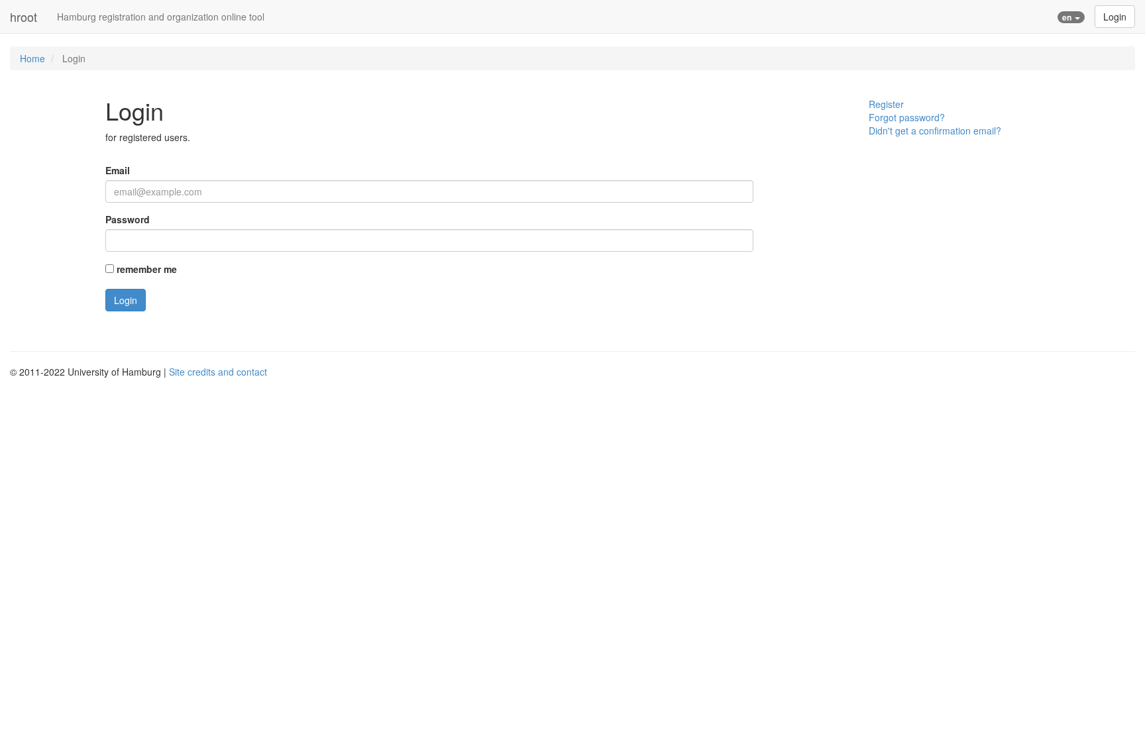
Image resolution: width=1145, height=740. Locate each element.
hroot (23, 16)
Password (127, 219)
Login (1114, 16)
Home (32, 58)
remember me (147, 269)
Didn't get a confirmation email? (935, 130)
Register (886, 104)
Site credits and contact (218, 371)
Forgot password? (907, 117)
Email (117, 170)
